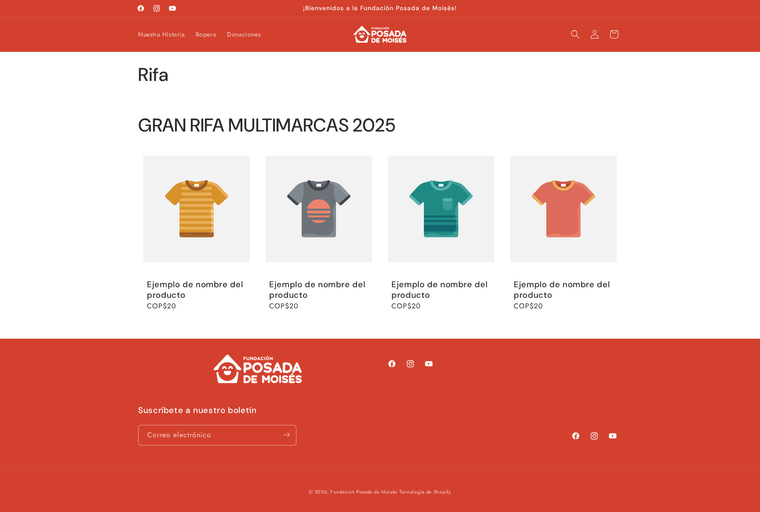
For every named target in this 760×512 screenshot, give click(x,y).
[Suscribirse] (286, 434)
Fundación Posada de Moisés (363, 491)
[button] (575, 34)
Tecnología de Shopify (425, 491)
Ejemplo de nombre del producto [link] (195, 289)
